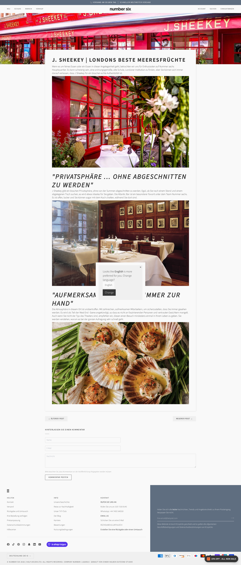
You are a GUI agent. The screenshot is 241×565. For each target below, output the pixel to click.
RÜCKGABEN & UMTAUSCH (111, 524)
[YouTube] (39, 544)
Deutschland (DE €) (18, 556)
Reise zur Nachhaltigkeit (64, 506)
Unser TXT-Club (60, 511)
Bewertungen (59, 524)
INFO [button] (56, 498)
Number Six (14, 562)
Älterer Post (56, 418)
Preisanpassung (13, 520)
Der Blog (57, 515)
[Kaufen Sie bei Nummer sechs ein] (120, 121)
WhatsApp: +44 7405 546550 (112, 511)
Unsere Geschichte (61, 502)
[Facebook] (8, 544)
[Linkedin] (34, 544)
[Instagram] (24, 544)
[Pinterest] (18, 544)
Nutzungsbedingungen (63, 529)
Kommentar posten (58, 477)
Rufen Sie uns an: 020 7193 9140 (114, 506)
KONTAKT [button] (105, 498)
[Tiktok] (13, 544)
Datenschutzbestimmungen (190, 527)
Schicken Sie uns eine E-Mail (112, 520)
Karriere (57, 520)
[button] (17, 9)
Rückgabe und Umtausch (17, 511)
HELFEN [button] (10, 498)
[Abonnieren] (231, 518)
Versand (10, 506)
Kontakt (10, 502)
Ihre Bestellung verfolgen (17, 515)
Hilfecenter (11, 529)
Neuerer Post (184, 418)
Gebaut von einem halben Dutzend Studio (112, 562)
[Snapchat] (29, 544)
